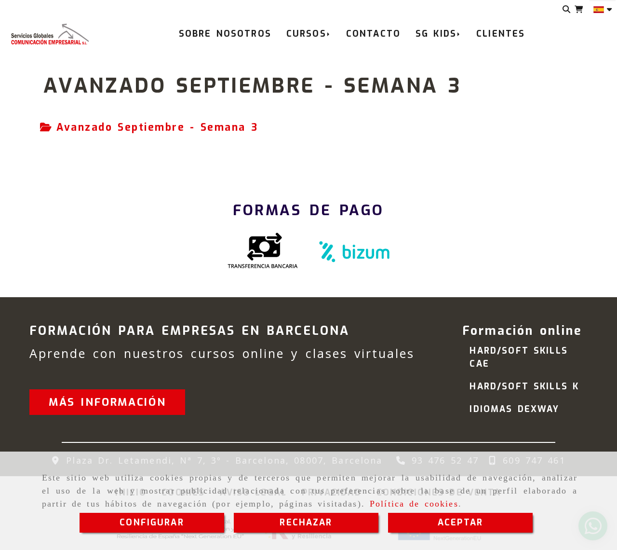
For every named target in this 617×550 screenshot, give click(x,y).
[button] (107, 402)
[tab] (149, 128)
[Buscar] (567, 9)
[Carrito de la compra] (579, 9)
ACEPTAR (460, 522)
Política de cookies (414, 504)
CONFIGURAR (152, 522)
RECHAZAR (306, 522)
